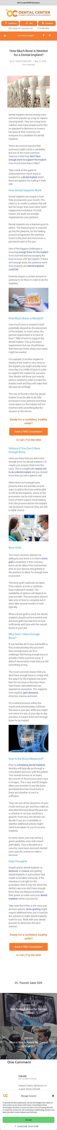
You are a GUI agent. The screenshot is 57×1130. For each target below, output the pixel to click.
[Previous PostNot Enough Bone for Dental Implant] (28, 1009)
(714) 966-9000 (43, 28)
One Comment (28, 64)
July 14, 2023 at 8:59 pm (28, 1078)
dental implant (29, 177)
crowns (25, 871)
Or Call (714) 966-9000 (28, 440)
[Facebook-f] (43, 35)
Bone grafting (33, 909)
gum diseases (30, 692)
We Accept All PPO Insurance (28, 3)
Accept (28, 1120)
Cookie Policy (22, 1126)
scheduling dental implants (31, 765)
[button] (53, 1096)
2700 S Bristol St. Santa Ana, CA (20, 28)
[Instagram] (49, 35)
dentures (13, 871)
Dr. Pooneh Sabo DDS (21, 61)
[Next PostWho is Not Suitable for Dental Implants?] (28, 1042)
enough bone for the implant (33, 252)
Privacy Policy (33, 1126)
